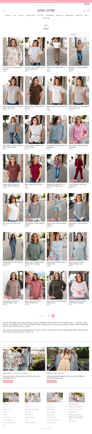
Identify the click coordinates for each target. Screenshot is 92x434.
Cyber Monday (51, 417)
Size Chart (28, 412)
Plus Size (40, 15)
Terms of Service (51, 422)
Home (45, 25)
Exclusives (8, 15)
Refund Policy (29, 414)
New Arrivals (6, 404)
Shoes (4, 414)
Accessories (6, 417)
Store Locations (51, 412)
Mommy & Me (30, 15)
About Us (49, 404)
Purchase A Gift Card (9, 422)
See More (52, 381)
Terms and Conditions (53, 420)
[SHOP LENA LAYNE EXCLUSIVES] (24, 359)
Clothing (5, 412)
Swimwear (79, 15)
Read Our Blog (51, 406)
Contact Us (28, 406)
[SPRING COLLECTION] (68, 359)
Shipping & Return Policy (32, 409)
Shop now (8, 381)
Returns (27, 420)
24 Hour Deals (7, 420)
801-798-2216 (73, 421)
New (15, 15)
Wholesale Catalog (30, 422)
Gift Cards (46, 18)
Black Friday (50, 414)
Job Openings (51, 409)
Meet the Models (29, 417)
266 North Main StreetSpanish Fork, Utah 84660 (76, 415)
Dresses (21, 15)
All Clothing (50, 15)
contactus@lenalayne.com (76, 406)
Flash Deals (59, 15)
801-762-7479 (73, 409)
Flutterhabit (69, 15)
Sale (86, 15)
